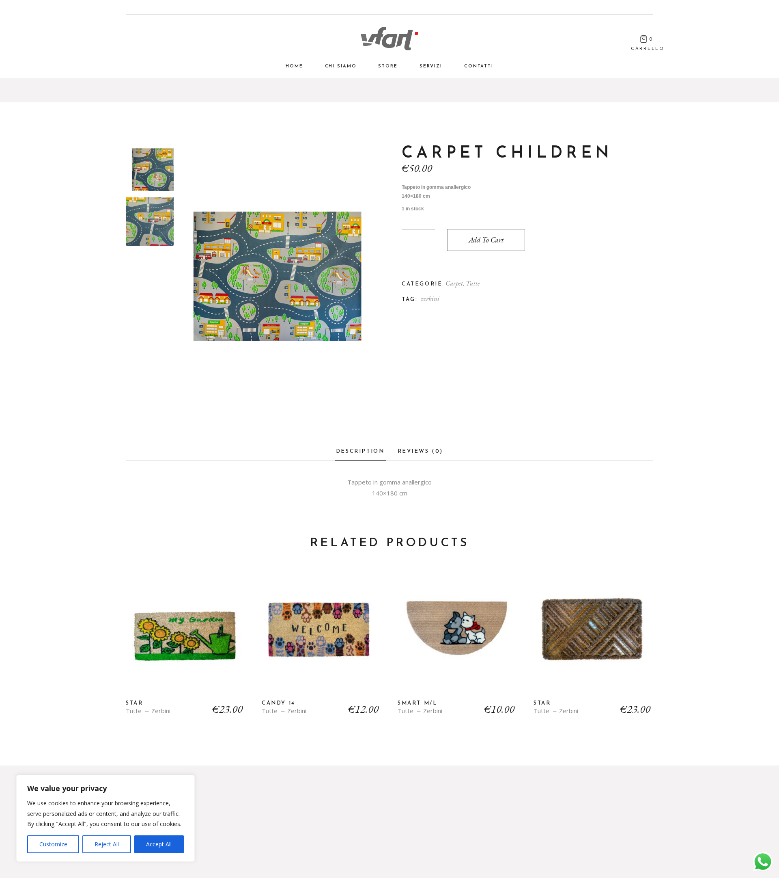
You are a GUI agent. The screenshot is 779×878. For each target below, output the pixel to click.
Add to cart (486, 239)
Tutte (473, 283)
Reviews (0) (420, 451)
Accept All (159, 844)
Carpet (454, 283)
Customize (53, 844)
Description (360, 451)
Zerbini (160, 711)
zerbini (430, 298)
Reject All (107, 844)
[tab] (360, 454)
